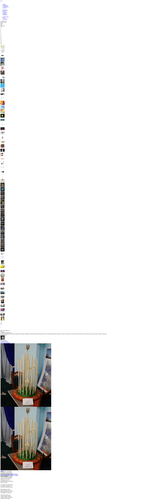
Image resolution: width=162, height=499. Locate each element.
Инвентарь (5, 5)
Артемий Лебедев (4, 341)
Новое (4, 4)
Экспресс (5, 12)
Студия (4, 7)
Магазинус (5, 10)
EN (1, 1)
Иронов (4, 13)
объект (2, 471)
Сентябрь (5, 19)
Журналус (5, 14)
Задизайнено (6, 6)
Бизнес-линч (5, 16)
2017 (4, 17)
